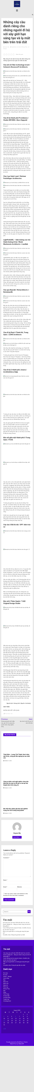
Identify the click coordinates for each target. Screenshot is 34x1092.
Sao (4, 990)
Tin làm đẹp (6, 995)
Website (19, 887)
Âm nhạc (5, 973)
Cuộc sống (6, 978)
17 (4, 1020)
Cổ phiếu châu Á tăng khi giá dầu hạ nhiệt (14, 934)
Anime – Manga (7, 976)
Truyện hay (6, 999)
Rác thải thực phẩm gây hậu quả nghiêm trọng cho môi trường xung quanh (15, 809)
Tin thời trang (6, 997)
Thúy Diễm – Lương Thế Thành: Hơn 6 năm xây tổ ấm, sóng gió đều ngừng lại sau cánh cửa (16, 756)
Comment (6, 857)
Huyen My (6, 47)
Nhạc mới (5, 983)
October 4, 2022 (8, 760)
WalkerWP (21, 1043)
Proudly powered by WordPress (14, 1042)
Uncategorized (7, 1001)
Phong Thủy (24, 47)
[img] (17, 10)
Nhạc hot (5, 981)
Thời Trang (6, 994)
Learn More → (17, 837)
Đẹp (4, 980)
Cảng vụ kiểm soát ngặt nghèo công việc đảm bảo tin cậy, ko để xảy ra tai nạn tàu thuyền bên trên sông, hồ (16, 783)
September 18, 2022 (16, 47)
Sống (4, 992)
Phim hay (5, 987)
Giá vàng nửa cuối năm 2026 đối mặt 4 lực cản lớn (16, 922)
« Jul (4, 1028)
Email (5, 887)
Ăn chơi (5, 974)
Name (5, 880)
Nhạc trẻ (5, 985)
